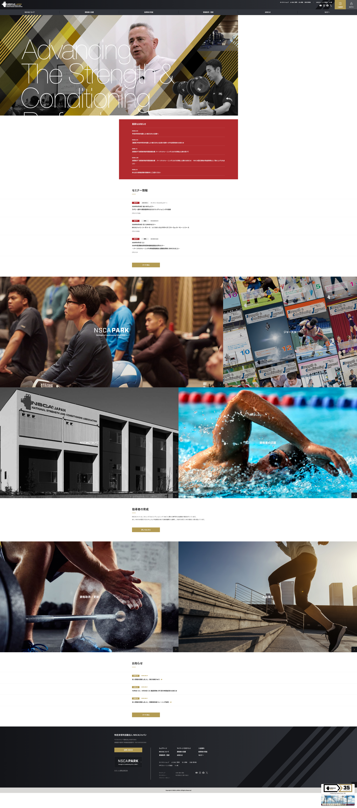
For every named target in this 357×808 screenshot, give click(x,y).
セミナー (327, 12)
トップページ (163, 748)
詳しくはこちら (146, 530)
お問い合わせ (128, 750)
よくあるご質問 (293, 2)
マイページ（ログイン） (184, 748)
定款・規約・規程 (180, 772)
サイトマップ (162, 772)
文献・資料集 (307, 2)
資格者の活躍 (89, 12)
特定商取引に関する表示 (182, 775)
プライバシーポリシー (164, 777)
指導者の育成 (148, 12)
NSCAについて (30, 12)
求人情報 (301, 2)
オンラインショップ (284, 2)
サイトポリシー (162, 775)
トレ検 (330, 2)
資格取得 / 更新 (208, 12)
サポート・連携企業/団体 (121, 770)
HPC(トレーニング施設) (322, 2)
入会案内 (201, 748)
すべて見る (146, 265)
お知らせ (268, 12)
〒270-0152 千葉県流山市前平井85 (125, 739)
